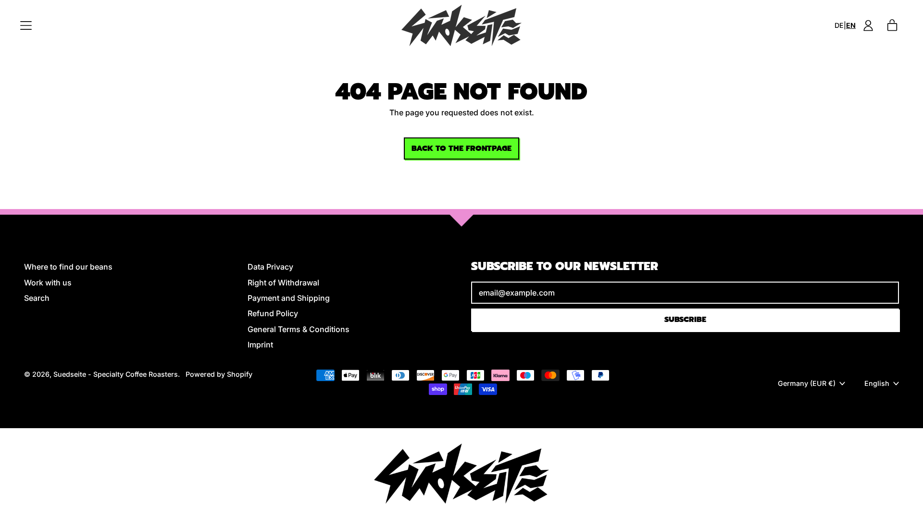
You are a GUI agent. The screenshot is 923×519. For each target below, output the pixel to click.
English (876, 383)
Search (37, 298)
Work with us (48, 282)
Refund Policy (273, 313)
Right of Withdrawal (283, 282)
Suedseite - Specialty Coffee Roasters (115, 374)
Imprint (260, 344)
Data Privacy (270, 267)
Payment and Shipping (289, 298)
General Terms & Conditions (298, 329)
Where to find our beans (68, 267)
